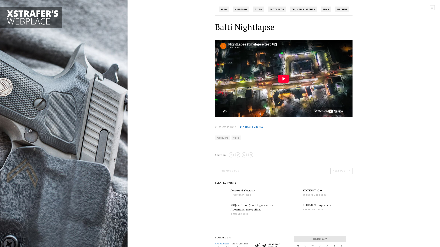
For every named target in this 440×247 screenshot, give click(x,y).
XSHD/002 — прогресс (317, 205)
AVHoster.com (222, 243)
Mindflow (240, 9)
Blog (224, 9)
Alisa (258, 9)
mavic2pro (222, 137)
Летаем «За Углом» (242, 190)
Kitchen (342, 9)
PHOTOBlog (277, 9)
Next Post (340, 171)
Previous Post (231, 171)
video (236, 137)
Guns (325, 9)
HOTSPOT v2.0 (312, 190)
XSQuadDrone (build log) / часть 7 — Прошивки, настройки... (253, 207)
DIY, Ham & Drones (303, 9)
